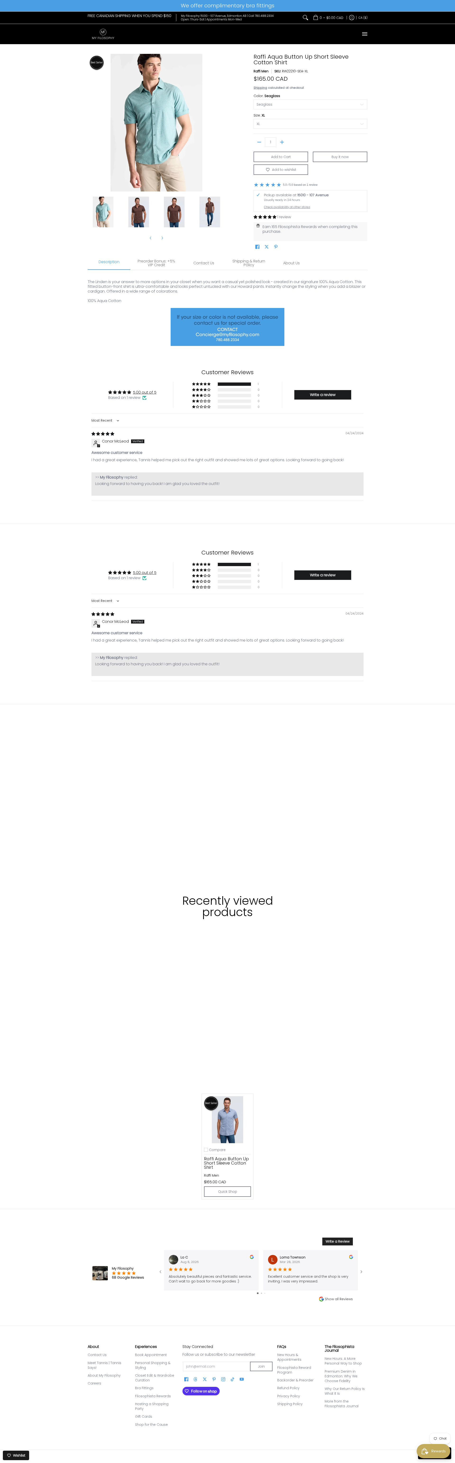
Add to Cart (281, 156)
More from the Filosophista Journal (342, 1403)
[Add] (282, 142)
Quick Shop (227, 1191)
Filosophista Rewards (153, 1396)
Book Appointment (151, 1354)
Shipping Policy (290, 1404)
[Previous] (91, 122)
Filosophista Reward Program (294, 1370)
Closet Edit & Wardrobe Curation (154, 1378)
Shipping (260, 88)
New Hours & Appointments (289, 1357)
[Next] (222, 122)
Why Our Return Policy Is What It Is (345, 1391)
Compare (217, 1150)
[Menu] (364, 34)
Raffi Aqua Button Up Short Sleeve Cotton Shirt (226, 1163)
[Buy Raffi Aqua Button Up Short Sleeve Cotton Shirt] (227, 1119)
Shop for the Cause (151, 1424)
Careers (94, 1383)
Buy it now (340, 156)
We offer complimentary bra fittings (227, 5)
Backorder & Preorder (295, 1380)
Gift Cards (143, 1416)
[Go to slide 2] (261, 1293)
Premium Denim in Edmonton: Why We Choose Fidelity (341, 1376)
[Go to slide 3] (264, 1293)
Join (261, 1366)
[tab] (109, 263)
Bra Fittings (144, 1388)
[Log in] (351, 18)
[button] (265, 217)
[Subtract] (259, 142)
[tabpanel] (227, 311)
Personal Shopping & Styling (152, 1365)
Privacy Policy (288, 1396)
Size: (259, 115)
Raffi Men (261, 71)
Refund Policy (288, 1388)
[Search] (305, 18)
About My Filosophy (104, 1375)
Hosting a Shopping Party (151, 1406)
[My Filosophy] (103, 34)
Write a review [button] (323, 394)
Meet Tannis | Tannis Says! (104, 1365)
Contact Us (97, 1354)
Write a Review (338, 1241)
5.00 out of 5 (144, 392)
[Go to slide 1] (258, 1293)
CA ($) (363, 17)
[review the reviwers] (252, 1257)
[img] (102, 434)
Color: (267, 95)
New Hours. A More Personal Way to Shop (343, 1361)
